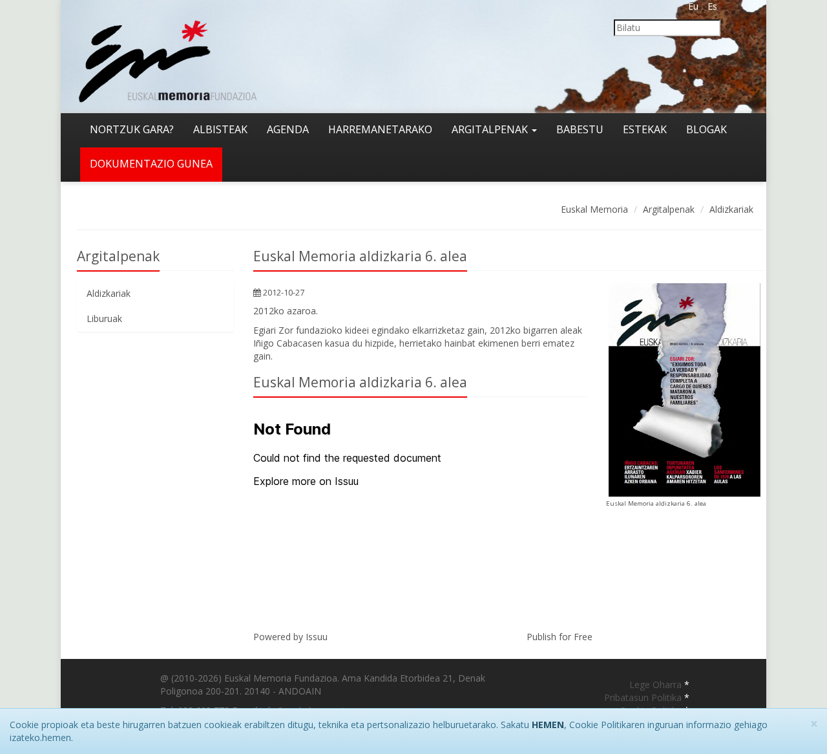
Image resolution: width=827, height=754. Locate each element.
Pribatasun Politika (644, 697)
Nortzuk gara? (132, 129)
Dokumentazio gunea (151, 163)
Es (712, 6)
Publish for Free (559, 636)
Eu (693, 6)
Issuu (317, 636)
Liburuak (104, 318)
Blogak (706, 129)
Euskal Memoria (594, 209)
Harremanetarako (380, 129)
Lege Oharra (656, 684)
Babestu (579, 129)
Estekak (645, 129)
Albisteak (220, 129)
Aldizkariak (731, 209)
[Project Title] (684, 390)
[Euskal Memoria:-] (168, 55)
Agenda (288, 129)
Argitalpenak (491, 129)
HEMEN (548, 724)
